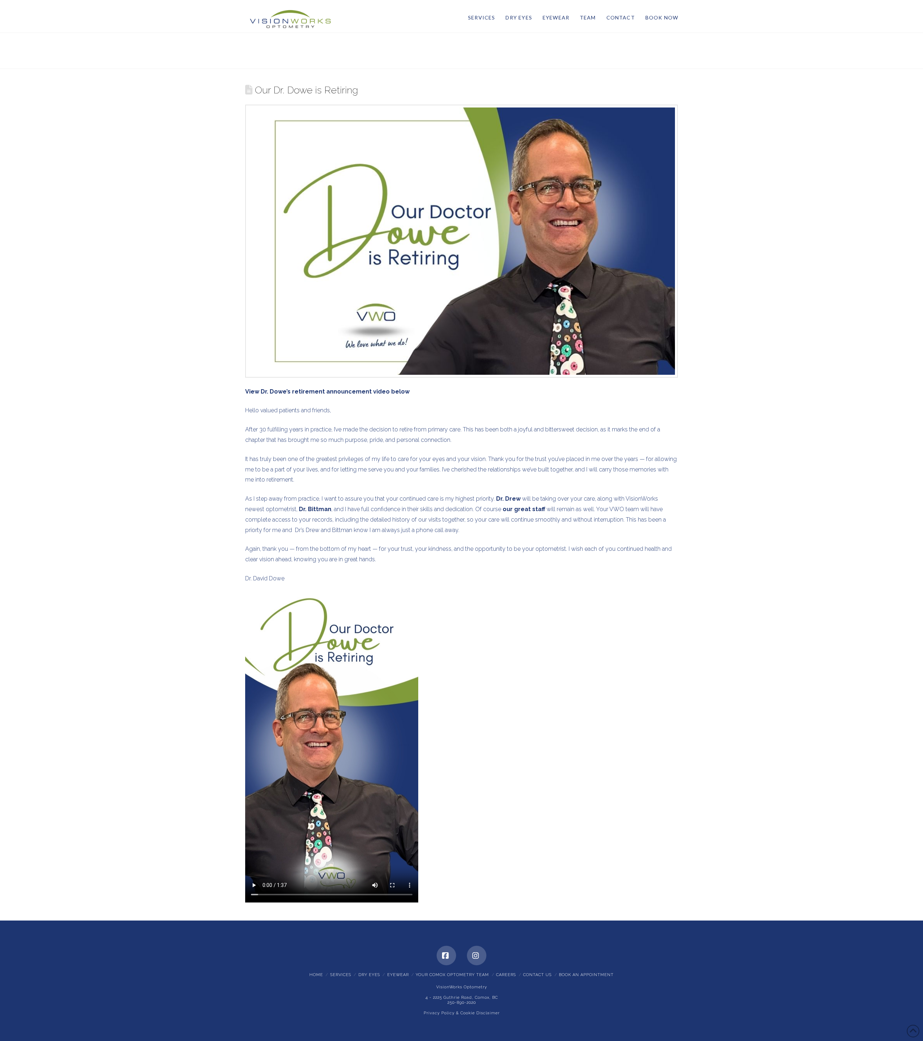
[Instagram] (476, 955)
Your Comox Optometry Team (452, 974)
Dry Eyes (369, 974)
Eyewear (398, 974)
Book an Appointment (586, 974)
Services (340, 974)
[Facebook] (446, 955)
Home (316, 974)
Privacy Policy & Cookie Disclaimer (462, 1013)
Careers (506, 974)
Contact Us (537, 974)
